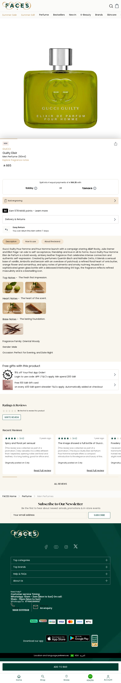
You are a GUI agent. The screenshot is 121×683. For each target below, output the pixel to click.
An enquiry (46, 608)
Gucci (7, 149)
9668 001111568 (20, 610)
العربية (82, 655)
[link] (99, 14)
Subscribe (99, 515)
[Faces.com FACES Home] (16, 5)
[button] (9, 15)
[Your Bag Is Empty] (117, 6)
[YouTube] (56, 547)
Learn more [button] (41, 210)
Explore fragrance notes (16, 160)
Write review (11, 417)
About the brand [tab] (52, 241)
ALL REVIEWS (60, 483)
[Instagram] (66, 547)
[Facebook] (46, 547)
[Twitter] (76, 546)
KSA (77, 655)
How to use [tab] (30, 241)
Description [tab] (11, 241)
